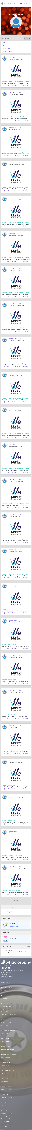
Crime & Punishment (6, 1006)
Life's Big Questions (5, 1057)
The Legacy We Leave (6, 1110)
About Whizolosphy (7, 972)
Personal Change (5, 1084)
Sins (9, 609)
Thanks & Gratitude (5, 1108)
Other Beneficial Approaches (7, 1070)
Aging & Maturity (5, 990)
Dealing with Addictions (6, 1011)
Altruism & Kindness (5, 993)
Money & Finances (5, 1065)
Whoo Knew (6, 48)
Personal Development (6, 1086)
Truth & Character (5, 1121)
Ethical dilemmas (5, 1025)
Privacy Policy (5, 978)
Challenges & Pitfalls (5, 998)
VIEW (28, 946)
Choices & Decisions (5, 1001)
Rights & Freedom (5, 1094)
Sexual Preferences (5, 1100)
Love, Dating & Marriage (6, 1059)
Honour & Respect (5, 1041)
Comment (16, 85)
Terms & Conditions (7, 976)
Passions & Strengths (5, 1078)
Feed (4, 42)
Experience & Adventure (15, 855)
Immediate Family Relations (7, 1049)
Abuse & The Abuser (5, 982)
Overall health (12, 679)
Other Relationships (5, 1073)
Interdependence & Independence (8, 1054)
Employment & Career (14, 750)
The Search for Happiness (6, 1113)
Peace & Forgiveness (5, 1081)
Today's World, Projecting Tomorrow (18, 81)
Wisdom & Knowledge (6, 1126)
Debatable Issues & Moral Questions (9, 1014)
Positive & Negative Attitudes (7, 1092)
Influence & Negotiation (6, 1051)
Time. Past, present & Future (7, 1116)
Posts (4, 45)
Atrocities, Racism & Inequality (8, 995)
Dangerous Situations (6, 1009)
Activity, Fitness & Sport (6, 987)
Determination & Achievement (8, 1017)
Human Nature (12, 644)
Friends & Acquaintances (6, 1035)
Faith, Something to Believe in (8, 1030)
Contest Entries (7, 51)
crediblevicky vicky (15, 57)
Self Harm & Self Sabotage (7, 1097)
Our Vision (4, 974)
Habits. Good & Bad (5, 1038)
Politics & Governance (14, 890)
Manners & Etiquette (5, 1062)
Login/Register (25, 4)
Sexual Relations (4, 1102)
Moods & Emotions (5, 1068)
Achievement (4, 985)
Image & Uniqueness (5, 1046)
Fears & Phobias (4, 1033)
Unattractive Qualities (6, 1124)
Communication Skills (6, 1003)
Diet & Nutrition (4, 1019)
